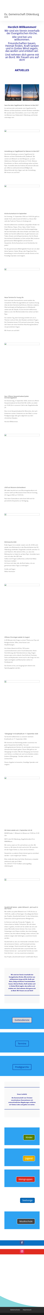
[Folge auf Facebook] (22, 1242)
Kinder (29, 1137)
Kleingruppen (25, 1179)
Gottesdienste (22, 1020)
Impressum (27, 1310)
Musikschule (25, 1221)
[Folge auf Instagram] (22, 1251)
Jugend (28, 1158)
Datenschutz (15, 1310)
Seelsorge (27, 1200)
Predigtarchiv (22, 1067)
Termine (22, 1043)
